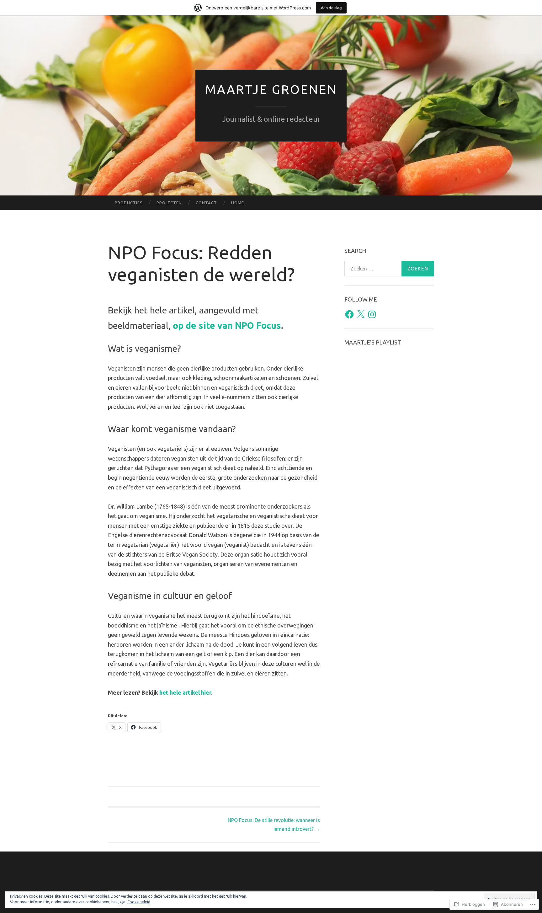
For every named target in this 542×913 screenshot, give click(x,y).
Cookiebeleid (138, 902)
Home (237, 202)
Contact (206, 202)
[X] (361, 314)
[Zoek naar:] (389, 268)
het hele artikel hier (185, 692)
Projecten (169, 202)
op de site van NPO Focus (227, 325)
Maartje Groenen (271, 89)
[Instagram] (372, 314)
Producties (129, 202)
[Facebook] (349, 314)
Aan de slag (331, 7)
